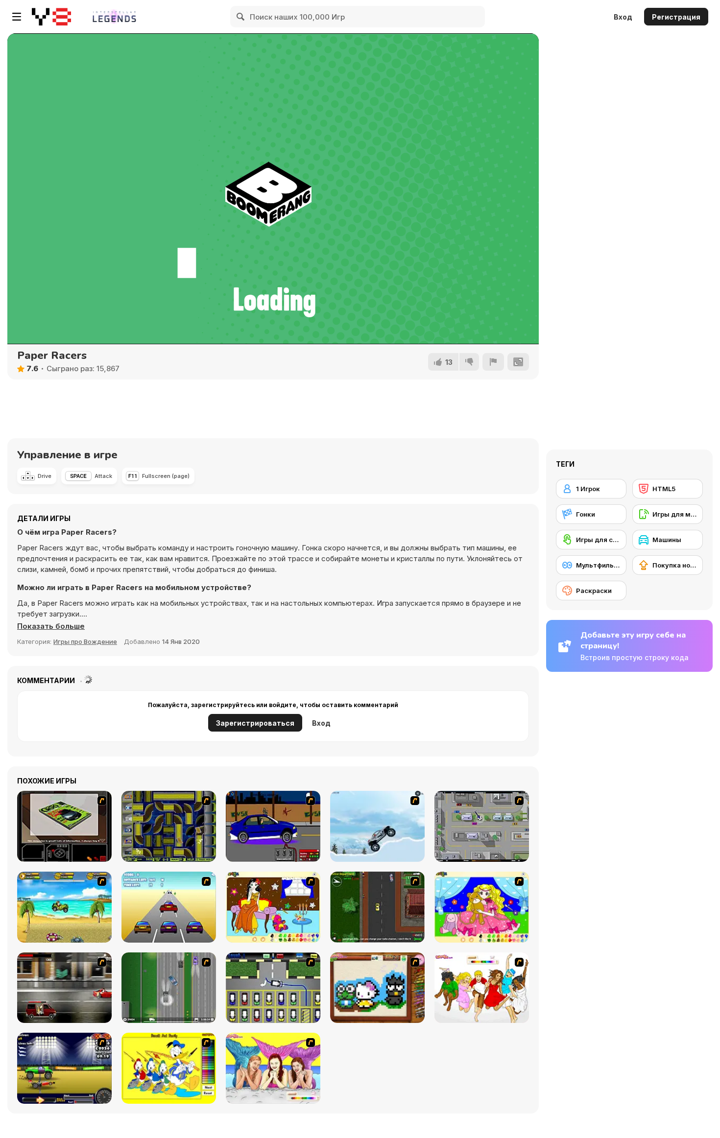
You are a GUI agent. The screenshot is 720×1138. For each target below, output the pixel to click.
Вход (623, 17)
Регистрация (676, 17)
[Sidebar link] (16, 16)
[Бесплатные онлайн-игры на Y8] (51, 16)
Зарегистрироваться (255, 723)
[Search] (241, 16)
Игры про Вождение (85, 641)
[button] (51, 626)
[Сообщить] (493, 362)
